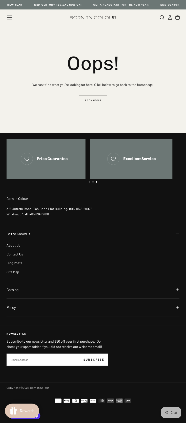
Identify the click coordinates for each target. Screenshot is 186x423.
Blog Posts (14, 263)
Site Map (13, 272)
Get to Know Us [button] (18, 233)
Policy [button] (11, 307)
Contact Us (15, 254)
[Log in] (170, 17)
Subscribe (93, 359)
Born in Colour (17, 198)
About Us (13, 245)
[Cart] (177, 17)
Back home (93, 100)
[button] (9, 17)
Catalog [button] (13, 289)
